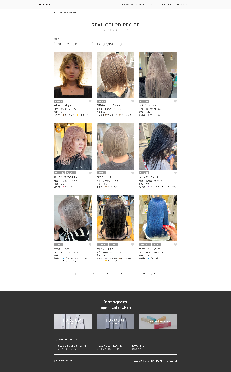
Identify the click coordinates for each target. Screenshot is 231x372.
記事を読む (73, 84)
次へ (153, 273)
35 (144, 273)
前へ (77, 273)
